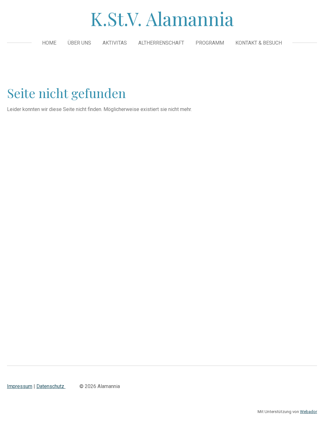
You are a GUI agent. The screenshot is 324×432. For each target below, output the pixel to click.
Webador (308, 411)
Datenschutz (50, 386)
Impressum (19, 386)
